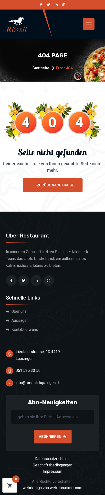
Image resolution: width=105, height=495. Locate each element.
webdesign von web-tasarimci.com (52, 487)
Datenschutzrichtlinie (53, 458)
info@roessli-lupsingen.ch (38, 382)
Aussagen (20, 320)
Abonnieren (50, 437)
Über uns (19, 311)
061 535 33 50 (28, 370)
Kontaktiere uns (24, 329)
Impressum (52, 471)
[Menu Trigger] (88, 24)
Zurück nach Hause (55, 185)
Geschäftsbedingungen (52, 465)
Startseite (40, 68)
